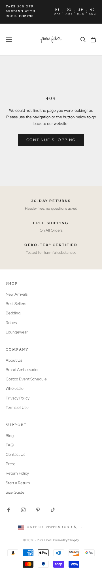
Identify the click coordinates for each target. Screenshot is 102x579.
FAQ (10, 445)
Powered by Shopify (65, 540)
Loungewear (17, 332)
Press (10, 463)
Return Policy (17, 473)
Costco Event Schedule (26, 379)
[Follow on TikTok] (53, 510)
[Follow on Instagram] (23, 510)
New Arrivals (16, 294)
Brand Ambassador (22, 369)
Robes (11, 322)
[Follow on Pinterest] (38, 510)
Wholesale (15, 388)
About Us (14, 360)
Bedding (13, 313)
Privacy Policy (17, 398)
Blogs (10, 435)
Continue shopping (51, 139)
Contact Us (15, 454)
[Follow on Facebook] (8, 510)
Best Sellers (16, 303)
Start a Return (18, 482)
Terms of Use (17, 407)
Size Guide (15, 492)
